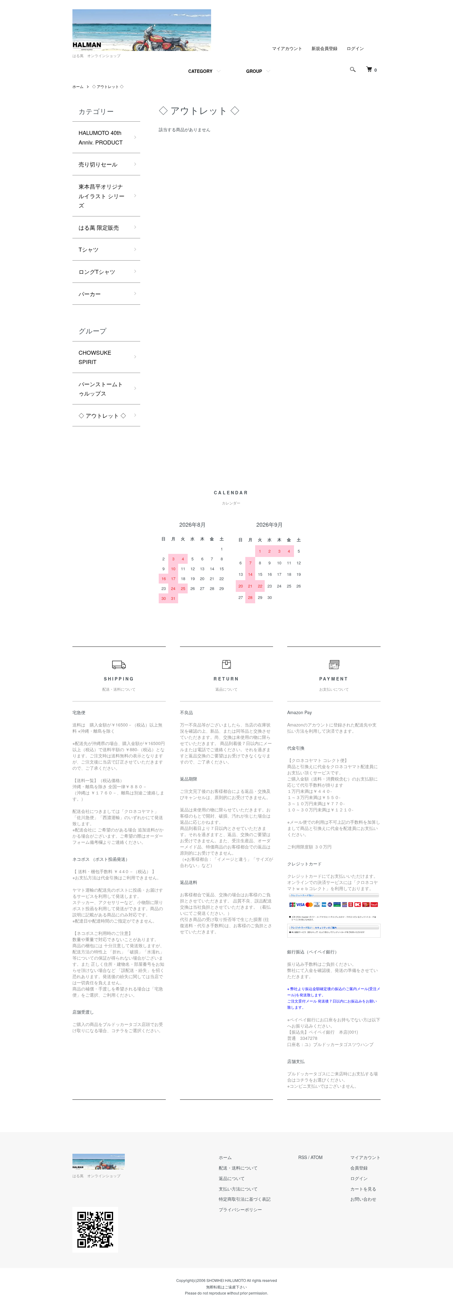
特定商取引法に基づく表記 (245, 1199)
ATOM (317, 1157)
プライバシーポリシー (240, 1209)
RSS (302, 1157)
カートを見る (363, 1189)
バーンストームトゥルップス (101, 388)
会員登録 (359, 1168)
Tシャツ (89, 249)
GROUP (254, 71)
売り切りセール (98, 164)
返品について (232, 1178)
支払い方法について (238, 1189)
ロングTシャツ (97, 271)
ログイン (355, 48)
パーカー (90, 294)
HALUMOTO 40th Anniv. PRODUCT (101, 137)
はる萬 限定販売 (99, 227)
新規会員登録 (324, 48)
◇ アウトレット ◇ (108, 86)
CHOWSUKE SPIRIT (95, 357)
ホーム (78, 86)
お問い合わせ (363, 1199)
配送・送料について (238, 1168)
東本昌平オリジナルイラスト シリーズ (101, 195)
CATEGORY (200, 71)
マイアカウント (287, 48)
